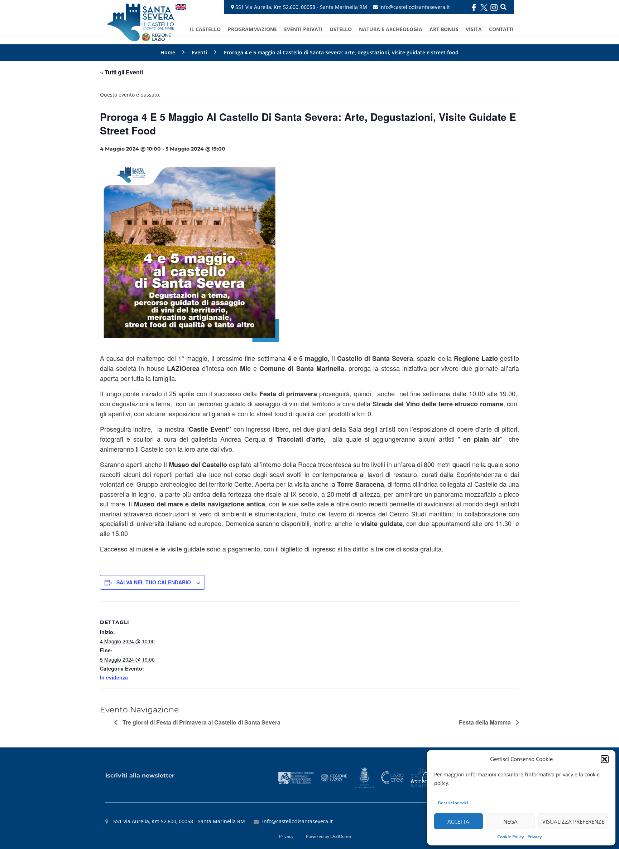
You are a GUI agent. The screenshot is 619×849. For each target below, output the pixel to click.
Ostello (341, 29)
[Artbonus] (423, 777)
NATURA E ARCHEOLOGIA (390, 29)
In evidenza (114, 677)
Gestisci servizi (453, 803)
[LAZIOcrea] (392, 777)
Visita (474, 29)
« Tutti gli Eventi (121, 72)
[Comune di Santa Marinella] (364, 777)
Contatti (501, 29)
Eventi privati (303, 29)
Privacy (534, 837)
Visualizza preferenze (573, 821)
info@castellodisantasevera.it (414, 7)
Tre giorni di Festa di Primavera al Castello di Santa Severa (200, 722)
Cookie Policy (510, 837)
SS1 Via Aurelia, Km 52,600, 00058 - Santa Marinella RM (300, 7)
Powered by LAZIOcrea (328, 836)
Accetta (458, 821)
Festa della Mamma (485, 722)
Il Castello (205, 29)
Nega (510, 821)
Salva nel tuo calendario (153, 582)
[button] (604, 759)
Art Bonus (444, 29)
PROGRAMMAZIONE (252, 29)
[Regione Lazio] (334, 777)
